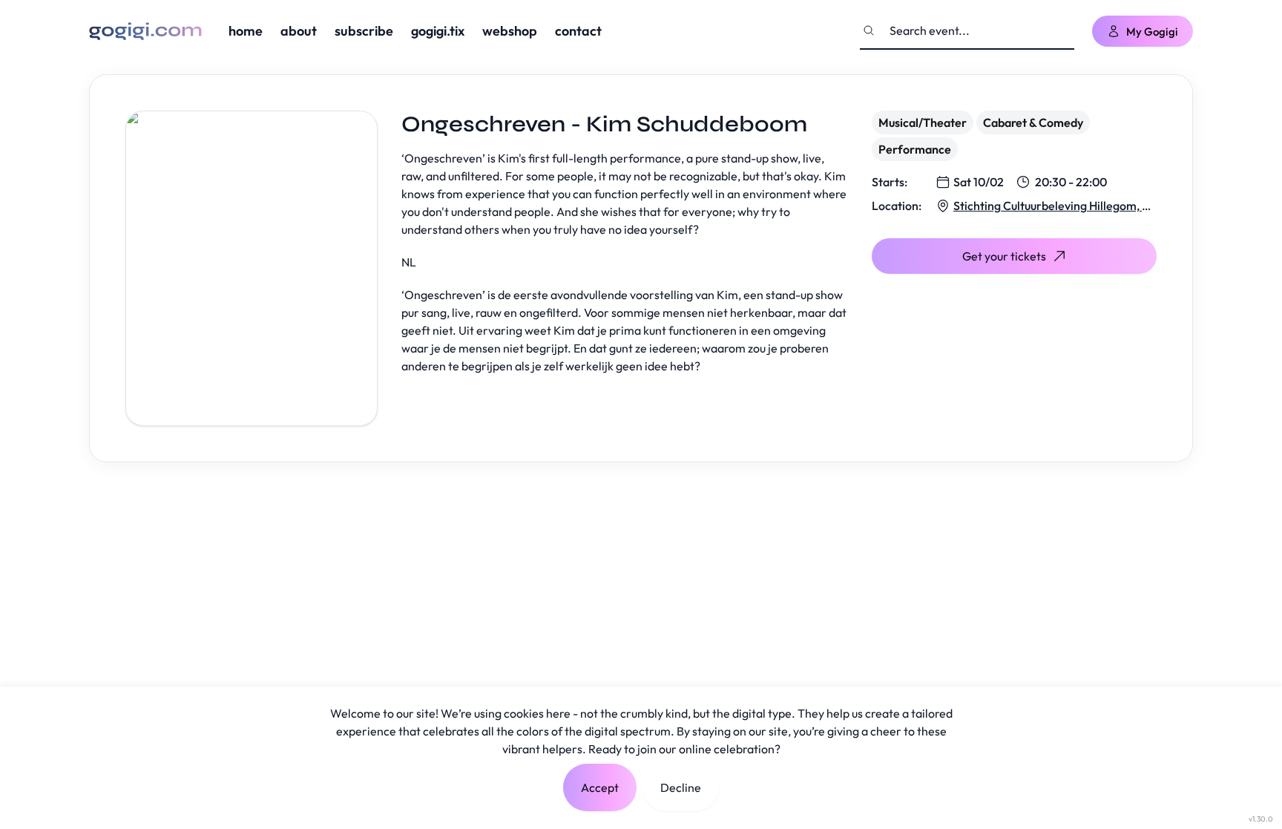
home (246, 30)
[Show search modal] (869, 30)
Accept (600, 787)
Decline (680, 787)
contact (578, 30)
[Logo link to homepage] (145, 31)
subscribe (364, 30)
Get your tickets (1004, 256)
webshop (509, 30)
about (298, 30)
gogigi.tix (437, 30)
